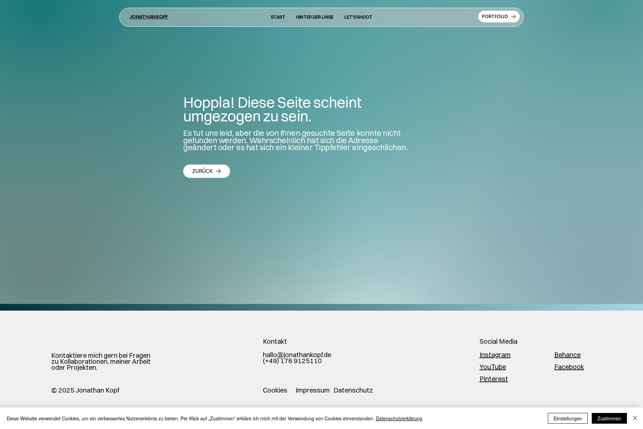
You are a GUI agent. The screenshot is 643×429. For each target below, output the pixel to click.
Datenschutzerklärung (399, 418)
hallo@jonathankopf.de (297, 354)
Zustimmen (609, 418)
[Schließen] (635, 418)
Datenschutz (353, 390)
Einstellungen (568, 418)
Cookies (275, 390)
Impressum (313, 390)
